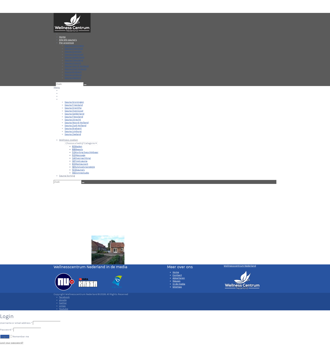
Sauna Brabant (73, 72)
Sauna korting (67, 175)
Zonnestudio (80, 172)
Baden (77, 146)
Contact (177, 275)
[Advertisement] (165, 210)
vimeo (62, 306)
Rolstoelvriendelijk (83, 167)
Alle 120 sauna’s (68, 39)
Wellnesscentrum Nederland (240, 265)
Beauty (77, 149)
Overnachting (81, 158)
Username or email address (16, 323)
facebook (64, 297)
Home (62, 36)
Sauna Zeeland (73, 77)
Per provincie (66, 42)
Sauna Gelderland (74, 57)
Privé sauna (79, 161)
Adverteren (179, 278)
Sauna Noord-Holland (77, 66)
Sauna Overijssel (74, 54)
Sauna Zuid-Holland (75, 69)
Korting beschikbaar (85, 152)
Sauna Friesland (74, 48)
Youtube (63, 308)
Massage (78, 155)
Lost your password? (11, 342)
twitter (63, 303)
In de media (179, 283)
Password (6, 329)
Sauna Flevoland (74, 60)
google (63, 300)
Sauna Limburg (73, 74)
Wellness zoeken (68, 139)
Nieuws (176, 281)
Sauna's (78, 169)
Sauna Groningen (74, 45)
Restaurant (80, 164)
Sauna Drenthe (73, 51)
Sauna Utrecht (73, 63)
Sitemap (177, 286)
